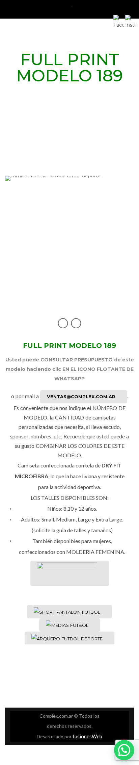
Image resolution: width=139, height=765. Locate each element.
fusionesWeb (87, 736)
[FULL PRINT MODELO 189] (69, 247)
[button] (124, 750)
